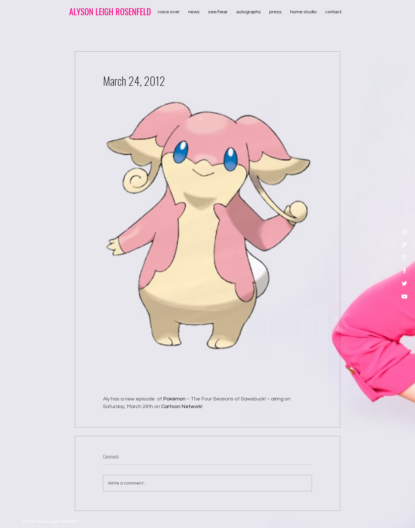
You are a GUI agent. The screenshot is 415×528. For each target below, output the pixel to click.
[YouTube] (404, 296)
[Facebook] (404, 270)
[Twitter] (404, 283)
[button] (333, 25)
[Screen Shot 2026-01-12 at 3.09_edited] (404, 257)
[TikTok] (404, 244)
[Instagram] (404, 231)
